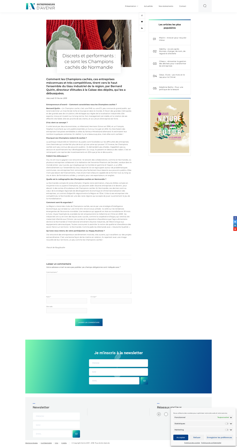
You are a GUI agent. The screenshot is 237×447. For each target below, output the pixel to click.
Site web (49, 306)
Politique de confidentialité (211, 443)
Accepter (181, 437)
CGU (56, 443)
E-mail (94, 297)
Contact (182, 6)
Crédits (64, 443)
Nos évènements (166, 6)
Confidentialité (46, 443)
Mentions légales (31, 443)
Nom (48, 297)
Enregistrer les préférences (219, 437)
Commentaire (52, 272)
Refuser (196, 437)
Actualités (148, 6)
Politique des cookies (192, 443)
